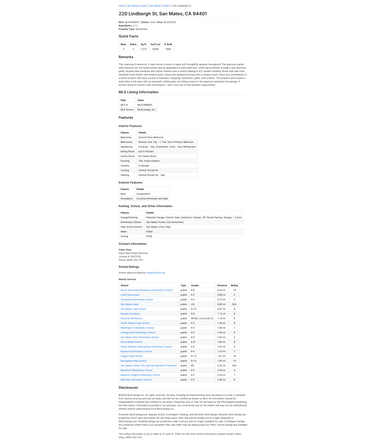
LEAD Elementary (130, 294)
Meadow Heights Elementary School (140, 374)
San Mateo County (137, 5)
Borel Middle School (131, 341)
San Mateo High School (133, 308)
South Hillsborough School (135, 323)
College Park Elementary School (138, 332)
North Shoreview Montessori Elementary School (147, 290)
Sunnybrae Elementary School (137, 299)
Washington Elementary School (137, 327)
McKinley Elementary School (136, 379)
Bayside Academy (130, 313)
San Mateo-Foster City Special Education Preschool (149, 365)
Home (122, 5)
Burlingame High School (134, 360)
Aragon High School (131, 356)
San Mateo (155, 5)
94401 (166, 5)
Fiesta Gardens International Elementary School (146, 346)
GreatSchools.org (155, 272)
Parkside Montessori (132, 318)
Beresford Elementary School (136, 370)
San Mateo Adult (130, 304)
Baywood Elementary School (136, 351)
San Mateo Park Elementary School (140, 337)
